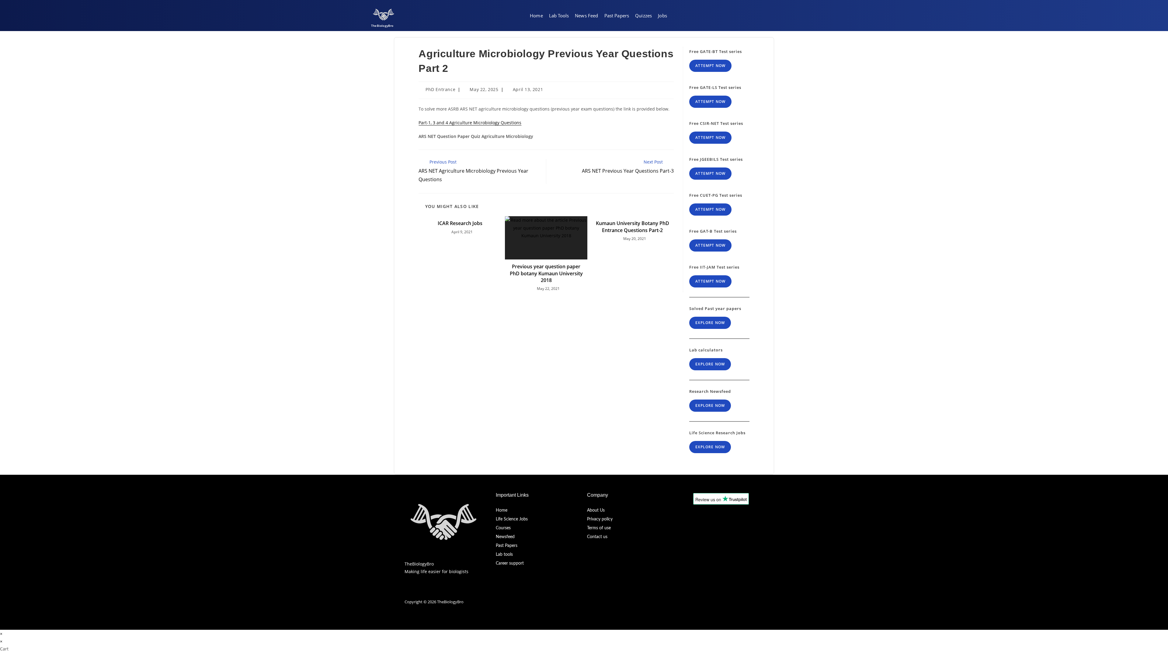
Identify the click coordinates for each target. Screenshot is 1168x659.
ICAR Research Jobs (460, 223)
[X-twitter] (418, 591)
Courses (503, 528)
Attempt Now (710, 65)
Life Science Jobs (512, 519)
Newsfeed (505, 537)
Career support (510, 563)
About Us (596, 510)
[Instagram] (429, 591)
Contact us (597, 537)
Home (501, 510)
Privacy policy (600, 519)
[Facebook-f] (408, 591)
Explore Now (710, 322)
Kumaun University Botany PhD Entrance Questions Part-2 (632, 226)
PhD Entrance (440, 89)
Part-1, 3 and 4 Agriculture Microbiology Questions (470, 122)
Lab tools (504, 554)
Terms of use (599, 528)
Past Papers (506, 546)
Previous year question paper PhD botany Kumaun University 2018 (546, 273)
